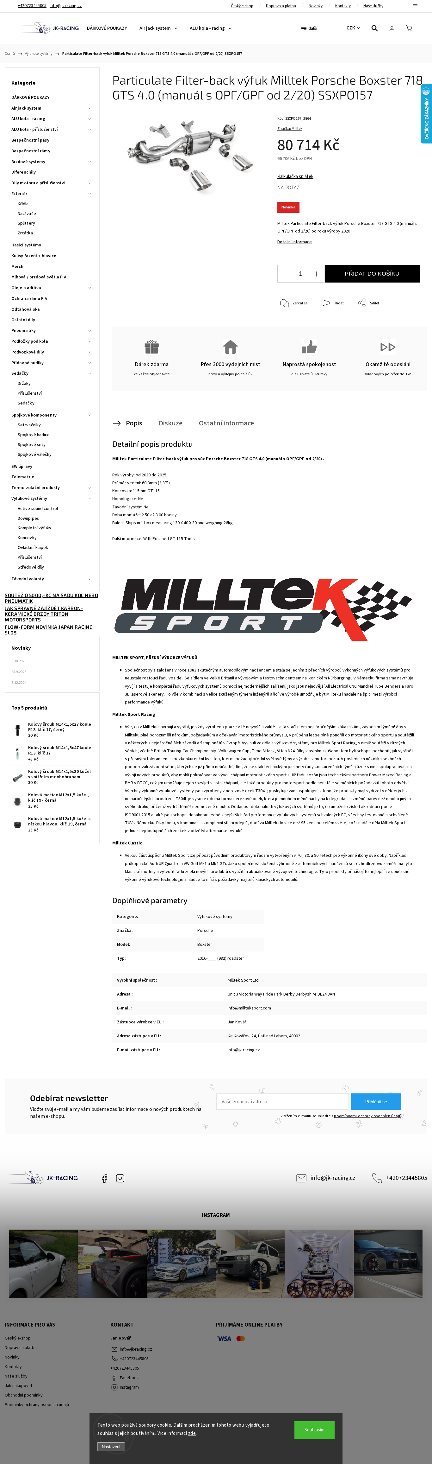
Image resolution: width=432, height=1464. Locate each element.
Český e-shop (242, 6)
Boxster (204, 944)
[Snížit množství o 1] (285, 273)
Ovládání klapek (33, 547)
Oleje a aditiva (26, 288)
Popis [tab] (134, 423)
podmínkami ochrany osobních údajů (367, 1116)
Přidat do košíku (372, 274)
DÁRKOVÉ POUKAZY (30, 97)
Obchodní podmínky (24, 1395)
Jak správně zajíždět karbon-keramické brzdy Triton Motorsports (44, 613)
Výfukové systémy (29, 498)
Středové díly (31, 567)
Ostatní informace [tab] (226, 423)
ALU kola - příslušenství (34, 129)
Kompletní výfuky (35, 528)
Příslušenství (30, 393)
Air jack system (26, 108)
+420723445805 (406, 1178)
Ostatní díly (23, 320)
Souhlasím (314, 1430)
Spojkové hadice (34, 435)
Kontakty (343, 6)
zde (192, 1433)
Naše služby (373, 6)
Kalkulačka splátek (295, 176)
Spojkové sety (32, 445)
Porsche (205, 930)
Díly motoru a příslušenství (38, 183)
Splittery (26, 223)
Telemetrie (22, 477)
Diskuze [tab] (170, 423)
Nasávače (27, 214)
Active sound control (38, 509)
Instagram (120, 1178)
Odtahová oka (25, 309)
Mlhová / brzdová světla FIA (38, 277)
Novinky (316, 6)
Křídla (23, 204)
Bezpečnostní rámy (30, 151)
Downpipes (28, 518)
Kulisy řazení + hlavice (33, 256)
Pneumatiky (23, 331)
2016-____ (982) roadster (220, 958)
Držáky (24, 383)
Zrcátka (25, 233)
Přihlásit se (376, 1101)
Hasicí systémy (26, 245)
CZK (351, 28)
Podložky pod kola (29, 341)
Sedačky (19, 373)
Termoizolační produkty (35, 488)
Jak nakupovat (18, 1386)
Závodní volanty (27, 579)
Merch (17, 267)
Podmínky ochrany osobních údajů (37, 1405)
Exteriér (19, 194)
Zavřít (406, 324)
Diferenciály (23, 172)
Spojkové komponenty (34, 415)
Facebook (104, 1178)
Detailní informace (294, 242)
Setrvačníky (29, 425)
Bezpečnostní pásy (30, 140)
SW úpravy (21, 466)
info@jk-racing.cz (333, 1178)
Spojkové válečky (35, 454)
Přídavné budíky (27, 363)
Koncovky (27, 538)
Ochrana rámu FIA (29, 299)
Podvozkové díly (27, 352)
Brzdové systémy (28, 162)
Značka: (289, 128)
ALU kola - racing (28, 119)
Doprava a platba (281, 6)
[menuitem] (107, 28)
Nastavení (111, 1446)
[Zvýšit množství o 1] (316, 273)
